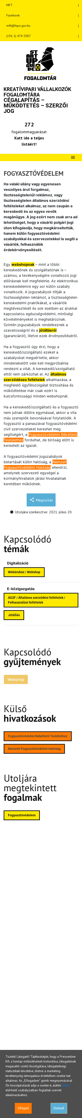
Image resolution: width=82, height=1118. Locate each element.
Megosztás (44, 500)
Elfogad (23, 1108)
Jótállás (14, 615)
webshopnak (22, 264)
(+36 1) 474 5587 (18, 36)
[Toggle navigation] (72, 157)
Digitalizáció (17, 563)
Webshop (16, 679)
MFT (9, 5)
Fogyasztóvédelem (22, 815)
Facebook (13, 15)
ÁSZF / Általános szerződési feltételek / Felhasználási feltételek (36, 600)
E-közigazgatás (21, 588)
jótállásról (47, 330)
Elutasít (59, 1108)
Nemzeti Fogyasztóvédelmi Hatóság (34, 749)
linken (66, 1085)
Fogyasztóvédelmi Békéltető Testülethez (37, 736)
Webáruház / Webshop (24, 572)
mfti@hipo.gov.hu (18, 26)
